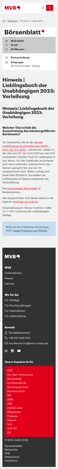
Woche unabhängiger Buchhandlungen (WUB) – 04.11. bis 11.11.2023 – (26, 146)
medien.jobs (15, 407)
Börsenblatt (14, 378)
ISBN (10, 399)
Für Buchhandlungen (18, 305)
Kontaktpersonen (19, 332)
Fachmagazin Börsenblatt (22, 188)
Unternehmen (13, 272)
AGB (7, 453)
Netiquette (11, 449)
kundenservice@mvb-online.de (28, 343)
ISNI (9, 403)
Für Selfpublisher (15, 316)
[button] (49, 8)
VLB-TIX (12, 428)
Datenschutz (12, 456)
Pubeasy (12, 416)
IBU (9, 395)
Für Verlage (12, 300)
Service (9, 283)
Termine (12, 20)
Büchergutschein (18, 387)
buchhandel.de (16, 382)
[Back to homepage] (12, 8)
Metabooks (14, 411)
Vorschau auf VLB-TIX (25, 201)
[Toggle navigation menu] (42, 8)
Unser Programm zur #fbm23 (30, 230)
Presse (9, 278)
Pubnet (11, 420)
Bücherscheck (16, 391)
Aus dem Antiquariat (20, 374)
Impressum (11, 460)
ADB (9, 370)
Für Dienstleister (15, 310)
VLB (9, 424)
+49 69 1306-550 (19, 338)
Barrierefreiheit (13, 445)
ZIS (9, 432)
